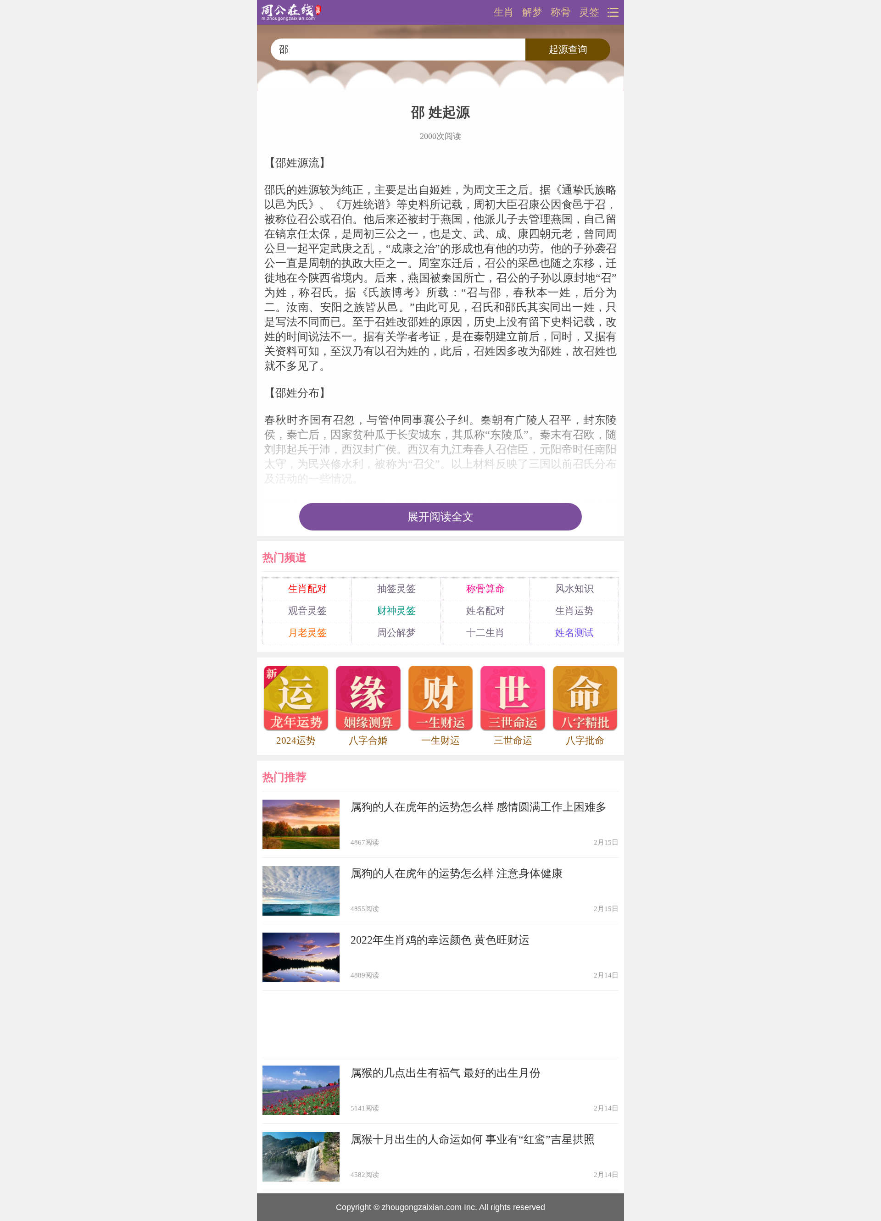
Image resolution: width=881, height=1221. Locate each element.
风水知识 (574, 588)
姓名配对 (485, 610)
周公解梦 (396, 632)
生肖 (504, 12)
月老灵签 (307, 632)
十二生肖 (485, 632)
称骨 (561, 12)
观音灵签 (307, 610)
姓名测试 (574, 632)
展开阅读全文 (440, 517)
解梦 (532, 12)
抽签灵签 (396, 588)
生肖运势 (574, 610)
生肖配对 (307, 588)
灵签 (589, 12)
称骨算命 (485, 588)
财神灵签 (396, 610)
